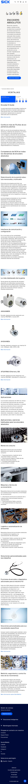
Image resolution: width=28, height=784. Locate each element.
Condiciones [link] (14, 772)
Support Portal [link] (4, 735)
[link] (5, 2)
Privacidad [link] (14, 775)
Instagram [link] (3, 749)
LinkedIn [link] (3, 745)
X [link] (1, 751)
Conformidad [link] (14, 777)
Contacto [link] (3, 733)
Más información (5, 117)
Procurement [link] (4, 737)
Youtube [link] (3, 754)
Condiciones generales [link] (14, 770)
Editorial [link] (14, 768)
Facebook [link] (3, 747)
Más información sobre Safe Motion (11, 694)
